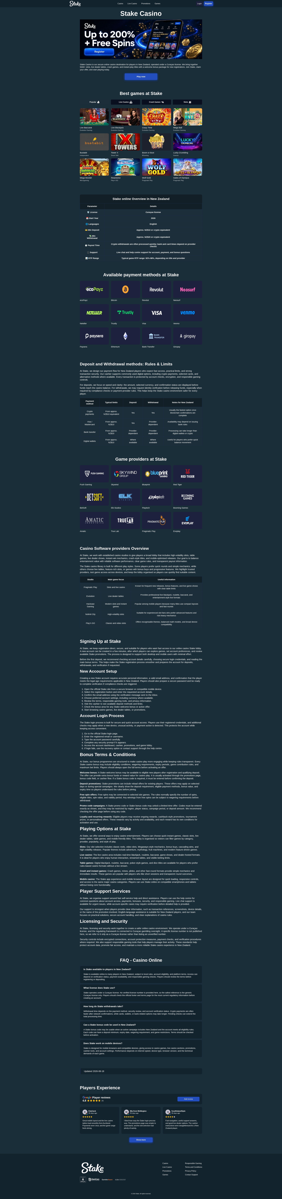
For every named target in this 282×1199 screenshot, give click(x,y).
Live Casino (124, 102)
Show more (141, 1140)
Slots (186, 102)
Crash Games (154, 102)
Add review (188, 1099)
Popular (93, 102)
